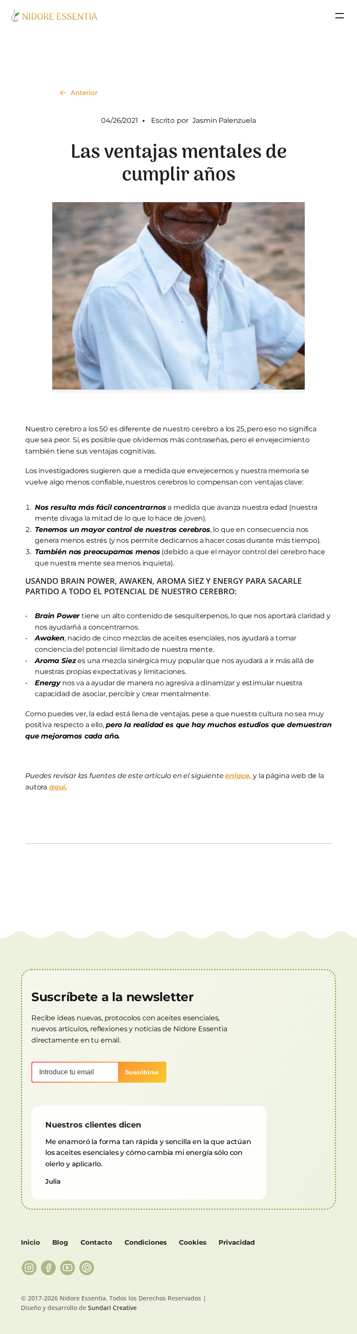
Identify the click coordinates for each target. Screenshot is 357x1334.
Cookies (192, 1242)
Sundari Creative (112, 1308)
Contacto (96, 1242)
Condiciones (146, 1242)
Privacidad (237, 1242)
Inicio (30, 1242)
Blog (60, 1242)
